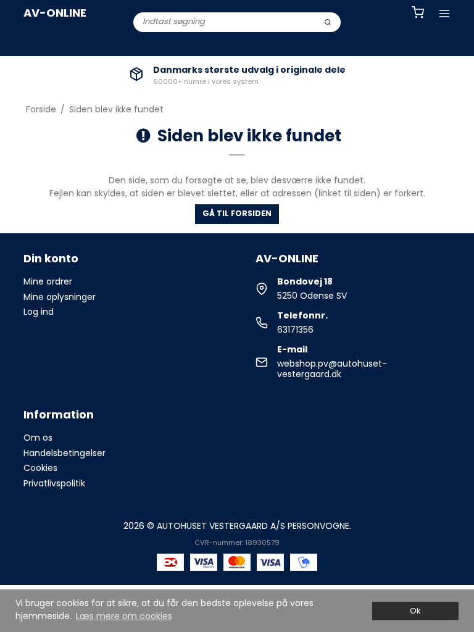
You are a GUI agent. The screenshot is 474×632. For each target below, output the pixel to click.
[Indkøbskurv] (418, 14)
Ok (415, 610)
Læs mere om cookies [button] (124, 616)
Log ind (38, 312)
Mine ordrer (47, 281)
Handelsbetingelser (64, 453)
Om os (37, 437)
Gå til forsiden (237, 213)
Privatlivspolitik (54, 483)
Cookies (40, 468)
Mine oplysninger (59, 297)
